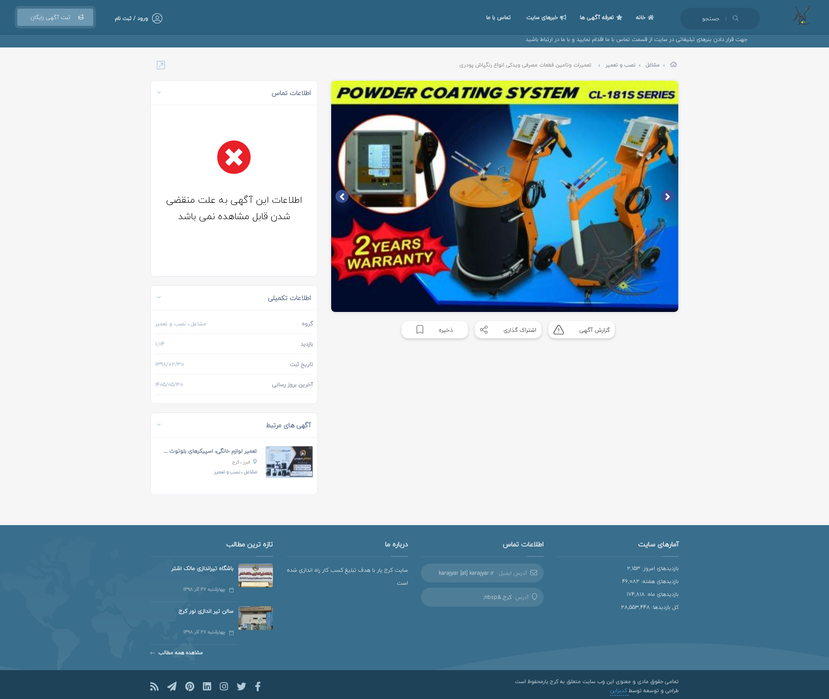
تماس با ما (498, 17)
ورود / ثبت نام (131, 18)
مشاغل (653, 64)
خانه (640, 17)
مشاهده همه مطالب (180, 652)
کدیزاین (619, 690)
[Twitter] (241, 686)
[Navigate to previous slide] (667, 196)
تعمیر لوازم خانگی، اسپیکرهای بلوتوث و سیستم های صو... (189, 451)
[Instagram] (224, 686)
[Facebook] (258, 686)
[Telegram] (172, 686)
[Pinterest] (189, 686)
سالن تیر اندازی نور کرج (206, 611)
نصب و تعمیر (620, 64)
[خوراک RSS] (154, 686)
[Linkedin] (207, 686)
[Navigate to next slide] (341, 196)
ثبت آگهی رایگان (50, 17)
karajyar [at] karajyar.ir (466, 573)
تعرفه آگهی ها (597, 17)
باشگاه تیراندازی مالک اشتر (202, 568)
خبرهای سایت (542, 17)
